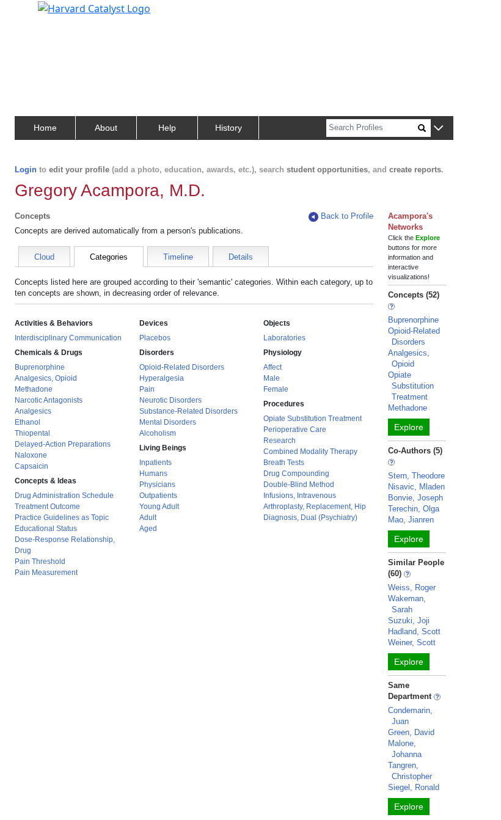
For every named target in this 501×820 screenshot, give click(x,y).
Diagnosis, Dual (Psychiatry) (310, 517)
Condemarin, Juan (410, 716)
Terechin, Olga (413, 508)
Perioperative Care (294, 429)
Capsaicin (31, 466)
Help (167, 128)
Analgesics (33, 411)
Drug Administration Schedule (64, 495)
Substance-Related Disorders (188, 411)
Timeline (178, 257)
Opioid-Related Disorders (181, 367)
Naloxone (31, 455)
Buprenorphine (40, 367)
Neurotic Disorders (170, 400)
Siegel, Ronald (413, 787)
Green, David (411, 732)
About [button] (106, 128)
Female (275, 389)
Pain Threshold (40, 561)
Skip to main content (51, 14)
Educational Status (46, 528)
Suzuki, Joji (409, 620)
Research (279, 440)
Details (241, 257)
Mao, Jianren (411, 519)
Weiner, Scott (412, 642)
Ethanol (27, 422)
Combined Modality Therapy (310, 451)
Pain (147, 389)
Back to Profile (347, 216)
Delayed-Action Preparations (63, 444)
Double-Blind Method (298, 484)
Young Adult (159, 506)
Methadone (34, 389)
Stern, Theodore (416, 475)
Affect (272, 367)
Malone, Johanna (405, 749)
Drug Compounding (296, 473)
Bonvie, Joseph (415, 497)
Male (271, 378)
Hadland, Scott (414, 631)
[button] (438, 128)
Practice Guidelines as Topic (62, 517)
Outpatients (158, 495)
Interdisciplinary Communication (68, 338)
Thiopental (32, 433)
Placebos (154, 338)
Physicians (157, 484)
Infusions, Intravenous (299, 495)
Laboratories (284, 338)
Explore (408, 427)
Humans (153, 473)
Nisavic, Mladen (416, 486)
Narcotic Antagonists (48, 400)
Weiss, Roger (412, 587)
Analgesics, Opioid (46, 378)
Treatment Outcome (47, 506)
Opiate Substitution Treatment (312, 418)
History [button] (228, 128)
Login (26, 169)
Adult (147, 517)
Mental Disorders (167, 422)
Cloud (44, 257)
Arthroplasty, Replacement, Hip (314, 506)
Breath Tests (283, 462)
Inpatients (155, 462)
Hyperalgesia (161, 378)
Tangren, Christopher (410, 771)
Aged (148, 528)
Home (45, 128)
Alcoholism (157, 433)
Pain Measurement (46, 572)
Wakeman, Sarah (407, 604)
